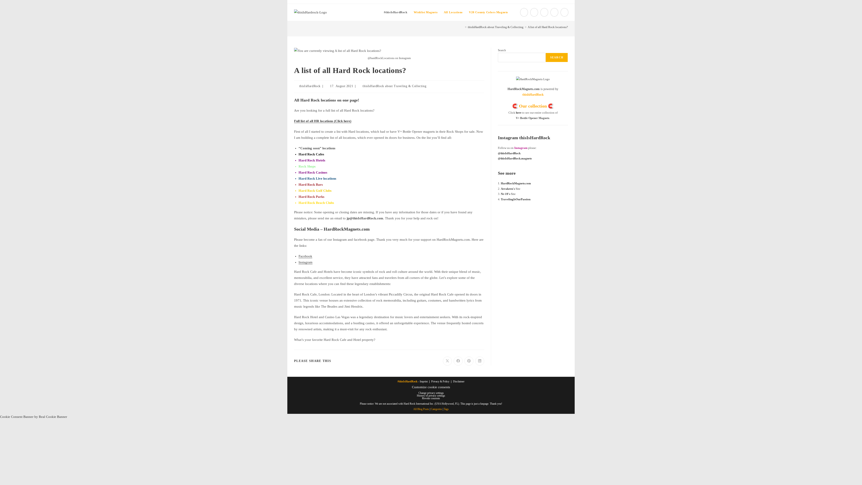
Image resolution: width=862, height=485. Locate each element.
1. (499, 183)
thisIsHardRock (310, 86)
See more (507, 173)
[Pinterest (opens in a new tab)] (544, 12)
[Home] (462, 27)
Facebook (305, 256)
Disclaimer (458, 381)
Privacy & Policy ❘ (442, 381)
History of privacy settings (431, 395)
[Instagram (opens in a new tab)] (554, 12)
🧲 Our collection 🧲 (533, 106)
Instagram (305, 262)
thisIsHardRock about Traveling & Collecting (394, 86)
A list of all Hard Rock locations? (548, 27)
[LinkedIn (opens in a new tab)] (564, 12)
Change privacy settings (431, 393)
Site (510, 188)
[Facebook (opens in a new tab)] (534, 12)
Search (502, 50)
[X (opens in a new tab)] (524, 12)
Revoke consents (431, 398)
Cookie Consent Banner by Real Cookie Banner (33, 417)
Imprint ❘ (425, 381)
